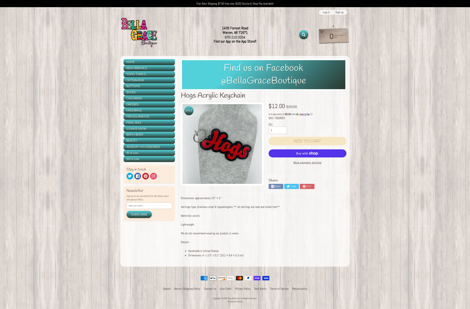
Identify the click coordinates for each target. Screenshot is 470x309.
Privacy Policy (242, 289)
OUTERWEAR (135, 80)
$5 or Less (132, 153)
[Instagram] (153, 176)
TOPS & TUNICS (136, 74)
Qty (270, 124)
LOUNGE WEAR (136, 129)
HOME (130, 62)
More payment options (307, 162)
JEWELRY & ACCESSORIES (143, 147)
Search (167, 289)
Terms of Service (279, 289)
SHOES (130, 92)
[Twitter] (129, 176)
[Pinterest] (145, 176)
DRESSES (132, 104)
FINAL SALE (133, 123)
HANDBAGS (134, 110)
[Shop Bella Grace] (138, 34)
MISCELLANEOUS (137, 117)
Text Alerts (260, 289)
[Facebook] (137, 176)
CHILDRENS (134, 98)
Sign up (339, 12)
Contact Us (210, 289)
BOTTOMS (133, 86)
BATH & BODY (134, 135)
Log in (326, 12)
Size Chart (226, 289)
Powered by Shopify (235, 301)
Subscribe (139, 215)
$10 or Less (132, 159)
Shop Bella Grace (234, 298)
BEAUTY (131, 141)
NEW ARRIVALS (136, 68)
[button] (307, 114)
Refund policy (299, 289)
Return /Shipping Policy (187, 289)
